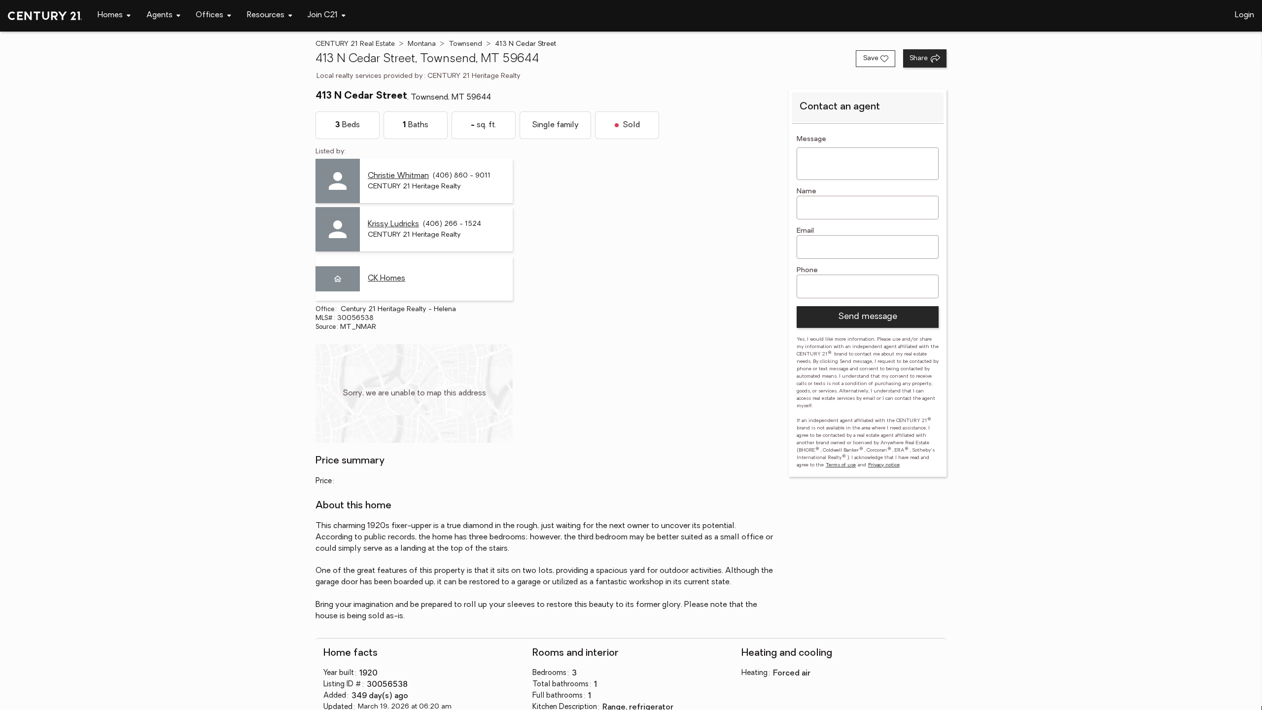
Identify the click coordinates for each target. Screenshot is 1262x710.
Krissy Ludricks (393, 224)
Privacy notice (884, 465)
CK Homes (386, 279)
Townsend (465, 44)
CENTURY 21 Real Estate (355, 44)
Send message (867, 317)
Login (1244, 15)
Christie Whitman (398, 176)
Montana (422, 44)
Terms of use (841, 465)
